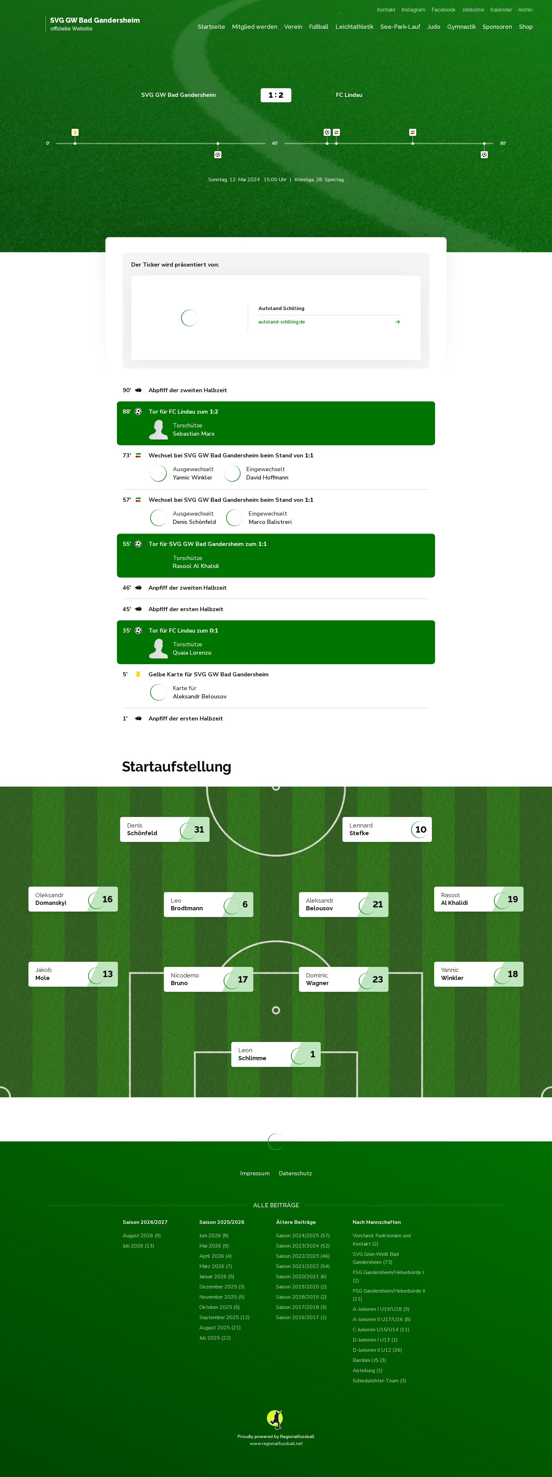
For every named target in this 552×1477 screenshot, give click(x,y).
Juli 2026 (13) (138, 1245)
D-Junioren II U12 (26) (377, 1350)
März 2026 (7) (215, 1266)
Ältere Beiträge (296, 1222)
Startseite (211, 26)
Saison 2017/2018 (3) (301, 1307)
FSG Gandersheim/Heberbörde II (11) (389, 1295)
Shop (526, 26)
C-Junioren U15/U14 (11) (381, 1329)
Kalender (501, 10)
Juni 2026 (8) (214, 1235)
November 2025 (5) (222, 1297)
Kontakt (386, 10)
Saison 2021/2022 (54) (303, 1266)
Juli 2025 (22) (215, 1337)
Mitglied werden (254, 26)
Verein (293, 26)
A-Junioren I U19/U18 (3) (381, 1309)
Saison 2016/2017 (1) (301, 1317)
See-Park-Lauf (400, 26)
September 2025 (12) (224, 1317)
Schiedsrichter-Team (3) (379, 1380)
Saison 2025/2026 (221, 1222)
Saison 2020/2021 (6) (301, 1276)
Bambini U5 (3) (369, 1360)
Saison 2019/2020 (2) (301, 1286)
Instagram (413, 10)
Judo (433, 26)
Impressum (255, 1173)
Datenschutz (295, 1173)
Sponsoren (497, 26)
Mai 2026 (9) (214, 1245)
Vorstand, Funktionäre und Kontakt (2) (382, 1240)
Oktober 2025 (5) (219, 1307)
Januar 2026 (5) (216, 1276)
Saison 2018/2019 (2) (301, 1297)
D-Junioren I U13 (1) (375, 1339)
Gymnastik (461, 26)
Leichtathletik (354, 26)
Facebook (444, 10)
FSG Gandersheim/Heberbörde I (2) (388, 1276)
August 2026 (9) (142, 1235)
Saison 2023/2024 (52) (303, 1245)
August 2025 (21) (220, 1327)
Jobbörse (473, 10)
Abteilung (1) (368, 1370)
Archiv (525, 10)
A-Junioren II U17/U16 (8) (382, 1319)
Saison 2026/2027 (145, 1222)
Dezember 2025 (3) (222, 1286)
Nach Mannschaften (377, 1222)
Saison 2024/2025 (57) (303, 1235)
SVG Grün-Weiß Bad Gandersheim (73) (376, 1258)
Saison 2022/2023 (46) (303, 1256)
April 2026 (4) (215, 1256)
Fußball (318, 26)
